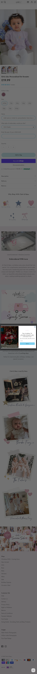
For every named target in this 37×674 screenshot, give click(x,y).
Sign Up (27, 343)
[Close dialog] (35, 327)
